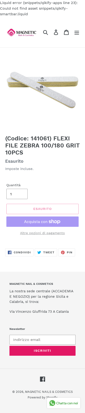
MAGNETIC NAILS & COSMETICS (49, 392)
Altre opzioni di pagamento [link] (42, 233)
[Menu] (77, 32)
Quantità (13, 185)
